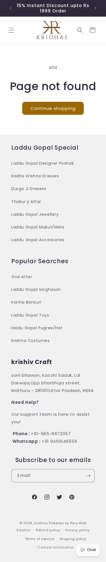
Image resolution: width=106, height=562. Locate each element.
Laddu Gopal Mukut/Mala (37, 227)
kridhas (41, 523)
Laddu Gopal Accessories (37, 240)
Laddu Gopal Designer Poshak (42, 163)
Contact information (55, 547)
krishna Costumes (30, 340)
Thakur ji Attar (26, 201)
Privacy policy (77, 530)
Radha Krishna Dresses (35, 176)
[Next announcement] (95, 8)
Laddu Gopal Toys (30, 315)
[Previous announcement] (10, 8)
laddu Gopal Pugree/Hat (36, 328)
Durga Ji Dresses (28, 188)
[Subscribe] (88, 475)
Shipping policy (73, 539)
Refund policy (48, 530)
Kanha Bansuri (26, 302)
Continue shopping (53, 108)
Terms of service (39, 539)
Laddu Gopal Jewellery (35, 214)
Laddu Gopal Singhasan (36, 289)
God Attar (21, 277)
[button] (11, 30)
